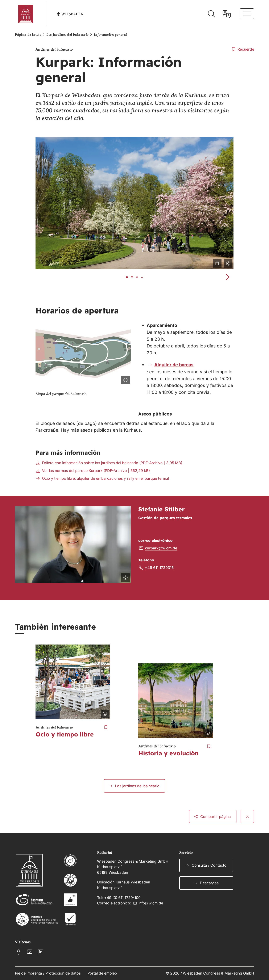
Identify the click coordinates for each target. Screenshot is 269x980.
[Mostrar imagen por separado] (216, 263)
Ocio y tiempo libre (65, 734)
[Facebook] (18, 951)
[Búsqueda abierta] (211, 14)
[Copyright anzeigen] (104, 713)
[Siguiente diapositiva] (227, 277)
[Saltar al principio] (247, 816)
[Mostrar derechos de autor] (227, 263)
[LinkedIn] (40, 951)
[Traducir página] (227, 14)
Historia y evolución (168, 753)
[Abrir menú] (247, 13)
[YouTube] (29, 951)
